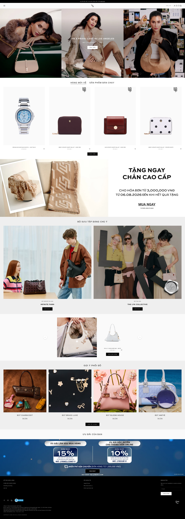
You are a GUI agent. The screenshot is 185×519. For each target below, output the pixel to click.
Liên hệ (5, 488)
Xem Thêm (92, 47)
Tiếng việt (168, 5)
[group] (92, 188)
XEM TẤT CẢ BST (92, 424)
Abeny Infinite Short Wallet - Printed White (160, 147)
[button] (177, 501)
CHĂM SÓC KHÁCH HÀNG (9, 483)
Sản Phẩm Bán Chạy (101, 83)
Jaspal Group (87, 483)
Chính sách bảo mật (88, 488)
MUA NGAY (47, 308)
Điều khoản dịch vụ (88, 485)
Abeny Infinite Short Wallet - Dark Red (70, 147)
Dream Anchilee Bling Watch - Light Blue (24, 147)
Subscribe (166, 493)
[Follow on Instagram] (8, 500)
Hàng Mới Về (79, 83)
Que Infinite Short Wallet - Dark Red (115, 147)
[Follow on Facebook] (4, 500)
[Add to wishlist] (44, 148)
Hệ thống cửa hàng (7, 485)
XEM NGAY (102, 1)
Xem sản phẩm (112, 354)
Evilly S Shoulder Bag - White (112, 348)
